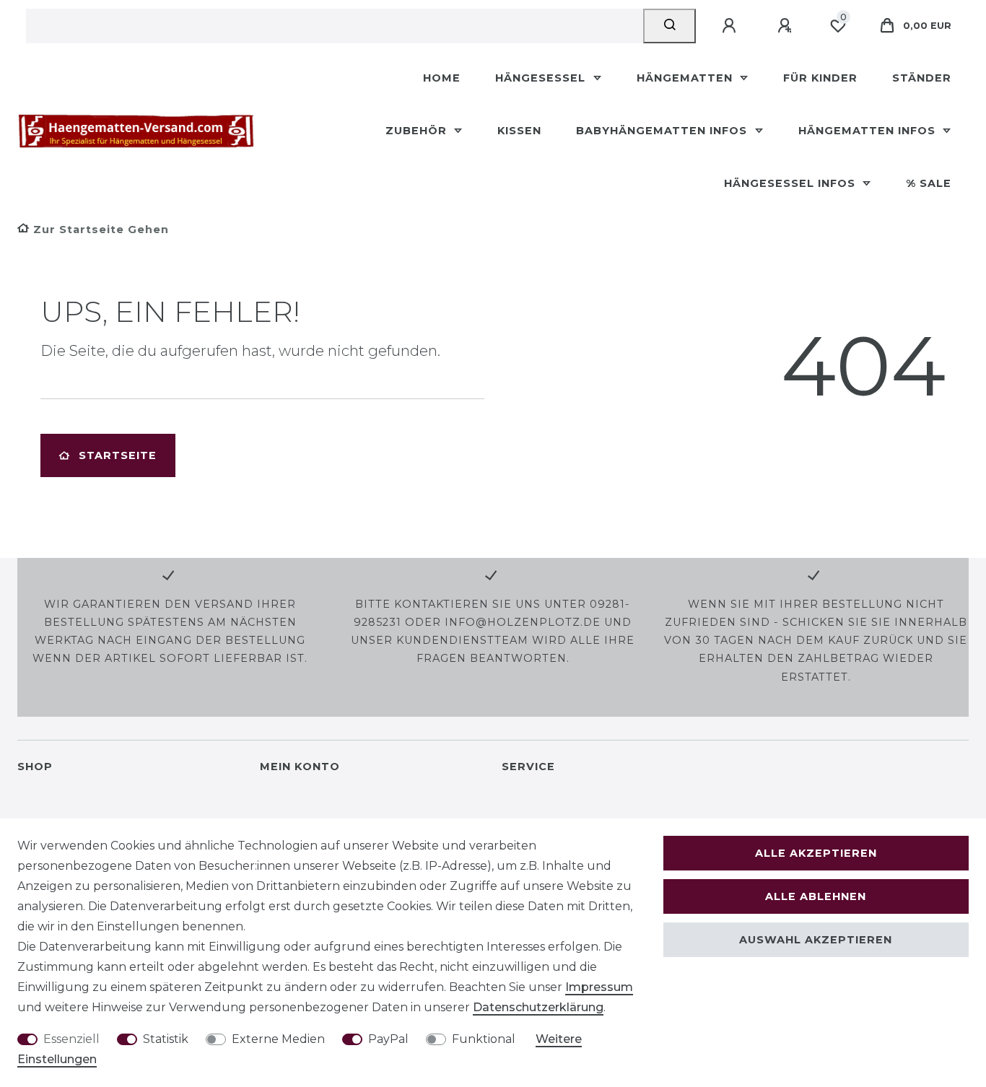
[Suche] (669, 26)
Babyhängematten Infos (663, 130)
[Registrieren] (786, 26)
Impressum (599, 987)
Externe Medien (278, 1039)
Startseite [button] (118, 455)
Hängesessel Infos (791, 183)
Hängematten (686, 77)
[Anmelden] (731, 26)
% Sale (928, 183)
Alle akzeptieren (816, 853)
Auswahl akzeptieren (815, 939)
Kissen (519, 130)
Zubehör (417, 130)
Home (442, 77)
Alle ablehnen (815, 896)
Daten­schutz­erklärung (538, 1007)
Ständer (921, 77)
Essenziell (71, 1039)
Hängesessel (542, 77)
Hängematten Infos (868, 130)
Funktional (483, 1039)
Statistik (165, 1039)
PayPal (388, 1039)
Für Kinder (820, 77)
